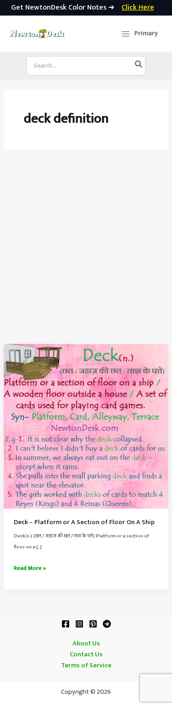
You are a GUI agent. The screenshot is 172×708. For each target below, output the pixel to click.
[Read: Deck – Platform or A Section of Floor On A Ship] (86, 425)
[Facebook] (65, 624)
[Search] (139, 66)
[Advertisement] (86, 253)
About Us (86, 643)
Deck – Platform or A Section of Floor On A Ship (84, 522)
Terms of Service (86, 665)
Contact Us (86, 654)
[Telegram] (107, 624)
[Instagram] (79, 624)
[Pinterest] (93, 624)
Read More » (30, 568)
